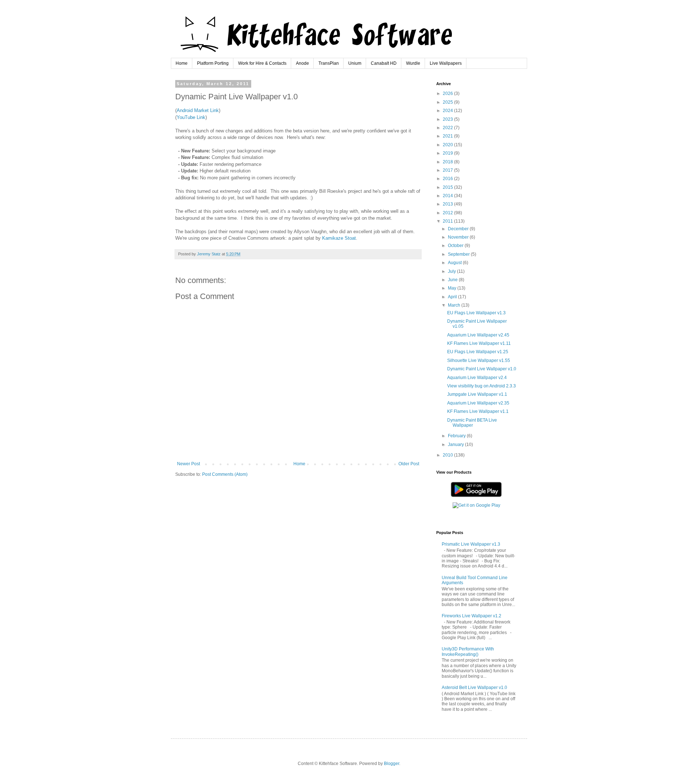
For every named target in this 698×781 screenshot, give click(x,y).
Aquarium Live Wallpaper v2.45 (478, 335)
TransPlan (328, 63)
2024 (448, 110)
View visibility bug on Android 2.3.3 (481, 385)
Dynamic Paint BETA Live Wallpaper (472, 423)
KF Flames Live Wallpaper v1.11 (479, 343)
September (459, 254)
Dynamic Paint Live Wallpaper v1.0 (481, 368)
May (452, 288)
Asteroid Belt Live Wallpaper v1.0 (474, 687)
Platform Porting (213, 63)
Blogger (391, 763)
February (457, 435)
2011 (448, 221)
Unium (354, 63)
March (454, 305)
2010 (448, 455)
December (459, 228)
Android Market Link (198, 110)
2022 (448, 127)
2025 (448, 102)
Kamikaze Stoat (339, 238)
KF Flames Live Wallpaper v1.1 (478, 411)
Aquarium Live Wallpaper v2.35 (478, 403)
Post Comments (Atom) (225, 474)
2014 (448, 195)
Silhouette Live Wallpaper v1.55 (478, 360)
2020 (448, 144)
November (459, 237)
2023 (448, 119)
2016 (448, 178)
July (452, 271)
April (453, 296)
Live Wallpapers (446, 63)
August (455, 262)
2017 (448, 170)
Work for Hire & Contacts (262, 63)
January (456, 444)
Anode (302, 63)
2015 (448, 187)
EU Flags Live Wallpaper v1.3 (476, 312)
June (453, 279)
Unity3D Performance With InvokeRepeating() (468, 651)
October (456, 245)
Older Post (408, 463)
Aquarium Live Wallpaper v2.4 (477, 377)
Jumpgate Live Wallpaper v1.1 (477, 394)
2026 (448, 93)
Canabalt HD (384, 63)
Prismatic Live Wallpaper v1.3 (471, 544)
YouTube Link (191, 117)
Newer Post (188, 463)
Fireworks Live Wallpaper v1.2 (471, 615)
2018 (448, 161)
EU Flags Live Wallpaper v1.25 (477, 351)
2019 (448, 153)
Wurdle (413, 63)
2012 (448, 212)
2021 (448, 136)
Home (182, 63)
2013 (448, 204)
